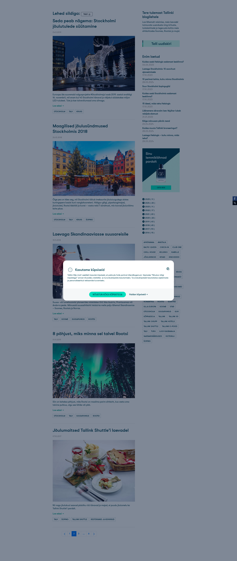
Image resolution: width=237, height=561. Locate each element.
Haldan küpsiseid (137, 294)
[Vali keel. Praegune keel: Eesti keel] (168, 268)
